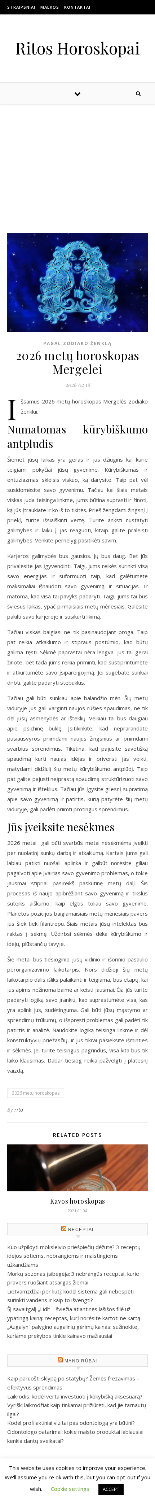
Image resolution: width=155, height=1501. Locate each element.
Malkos (49, 7)
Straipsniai (21, 7)
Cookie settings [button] (70, 1488)
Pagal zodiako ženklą (77, 343)
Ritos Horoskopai (77, 48)
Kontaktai (77, 7)
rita (18, 1109)
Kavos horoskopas (77, 1201)
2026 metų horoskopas (35, 1093)
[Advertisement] (77, 161)
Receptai (81, 1229)
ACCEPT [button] (111, 1489)
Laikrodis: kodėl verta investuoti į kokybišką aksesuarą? (74, 1396)
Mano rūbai (81, 1360)
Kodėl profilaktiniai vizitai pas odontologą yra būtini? (71, 1422)
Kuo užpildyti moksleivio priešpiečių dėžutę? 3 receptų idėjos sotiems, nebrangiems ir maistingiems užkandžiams (74, 1255)
